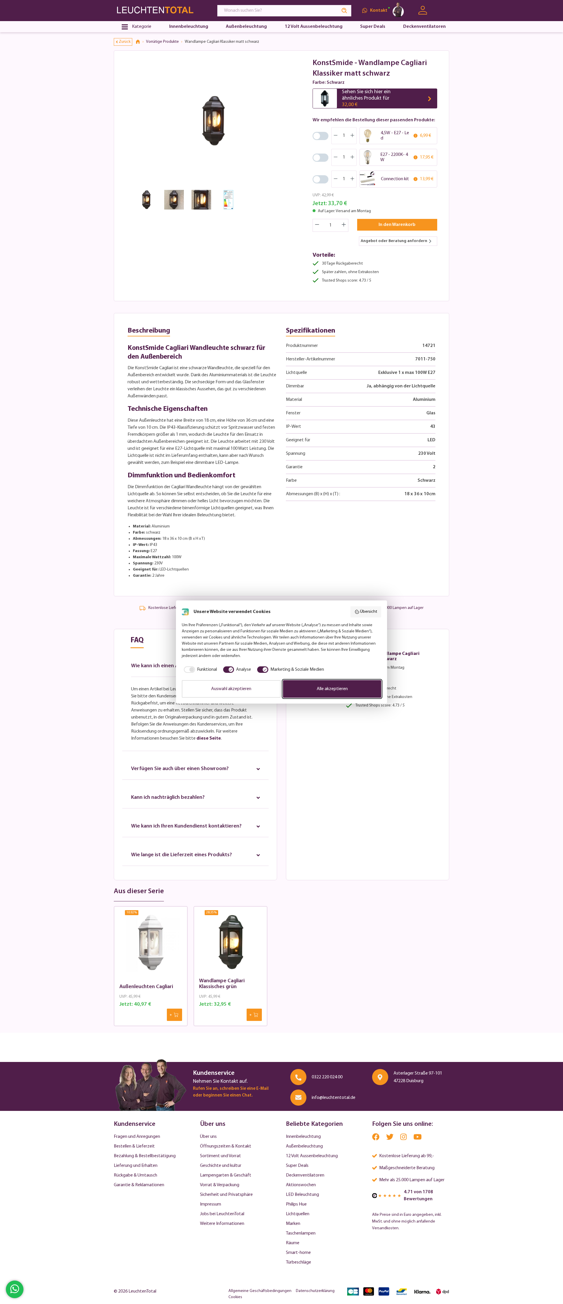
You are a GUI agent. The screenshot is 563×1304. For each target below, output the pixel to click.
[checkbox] (199, 669)
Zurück (124, 42)
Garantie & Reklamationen (139, 1185)
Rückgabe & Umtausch (135, 1175)
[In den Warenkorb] (174, 1015)
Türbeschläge (298, 1262)
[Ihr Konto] (422, 10)
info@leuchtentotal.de (333, 1097)
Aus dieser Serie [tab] (139, 891)
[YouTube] (417, 1138)
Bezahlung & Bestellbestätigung (145, 1156)
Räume (292, 1243)
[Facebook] (376, 1138)
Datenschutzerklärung (315, 1291)
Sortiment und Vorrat (220, 1156)
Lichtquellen (297, 1214)
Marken (293, 1223)
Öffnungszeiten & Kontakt (225, 1146)
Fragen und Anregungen (137, 1136)
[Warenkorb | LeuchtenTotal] (442, 10)
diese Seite (208, 738)
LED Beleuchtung (302, 1194)
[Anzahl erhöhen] (344, 225)
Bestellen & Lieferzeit (134, 1146)
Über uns (208, 1136)
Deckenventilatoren (305, 1175)
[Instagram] (404, 1138)
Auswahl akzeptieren (231, 689)
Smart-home (298, 1252)
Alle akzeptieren (332, 689)
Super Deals (297, 1165)
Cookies (235, 1297)
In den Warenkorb (397, 224)
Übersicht (368, 612)
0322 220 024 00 (327, 1077)
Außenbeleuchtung (304, 1146)
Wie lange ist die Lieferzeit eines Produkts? (181, 855)
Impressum (210, 1204)
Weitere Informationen (222, 1223)
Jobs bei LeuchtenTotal (222, 1214)
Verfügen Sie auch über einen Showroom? (180, 769)
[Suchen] (344, 10)
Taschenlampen (301, 1233)
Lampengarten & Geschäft (225, 1175)
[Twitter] (390, 1138)
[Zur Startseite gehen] (160, 10)
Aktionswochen (301, 1185)
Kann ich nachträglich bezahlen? (168, 797)
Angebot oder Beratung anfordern (394, 241)
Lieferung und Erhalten (135, 1165)
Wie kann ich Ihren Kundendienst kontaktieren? (186, 826)
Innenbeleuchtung (303, 1136)
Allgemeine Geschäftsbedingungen (259, 1291)
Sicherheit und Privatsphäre (226, 1194)
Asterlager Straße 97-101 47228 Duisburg (418, 1077)
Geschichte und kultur (220, 1165)
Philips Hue (296, 1204)
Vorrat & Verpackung (219, 1185)
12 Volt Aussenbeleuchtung (312, 1156)
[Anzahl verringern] (317, 225)
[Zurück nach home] (140, 42)
